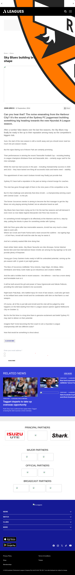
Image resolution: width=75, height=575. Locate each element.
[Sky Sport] (54, 488)
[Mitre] (29, 472)
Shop (4, 560)
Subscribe (11, 360)
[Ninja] (37, 435)
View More (68, 373)
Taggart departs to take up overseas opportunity (17, 403)
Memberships (7, 564)
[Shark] (60, 435)
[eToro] (45, 457)
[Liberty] (29, 457)
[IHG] (45, 472)
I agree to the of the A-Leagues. (21, 353)
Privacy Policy (19, 353)
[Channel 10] (21, 488)
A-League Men (9, 341)
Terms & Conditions (44, 556)
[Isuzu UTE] (15, 435)
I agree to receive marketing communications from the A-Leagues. (27, 356)
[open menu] (70, 11)
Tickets (40, 560)
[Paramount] (37, 488)
